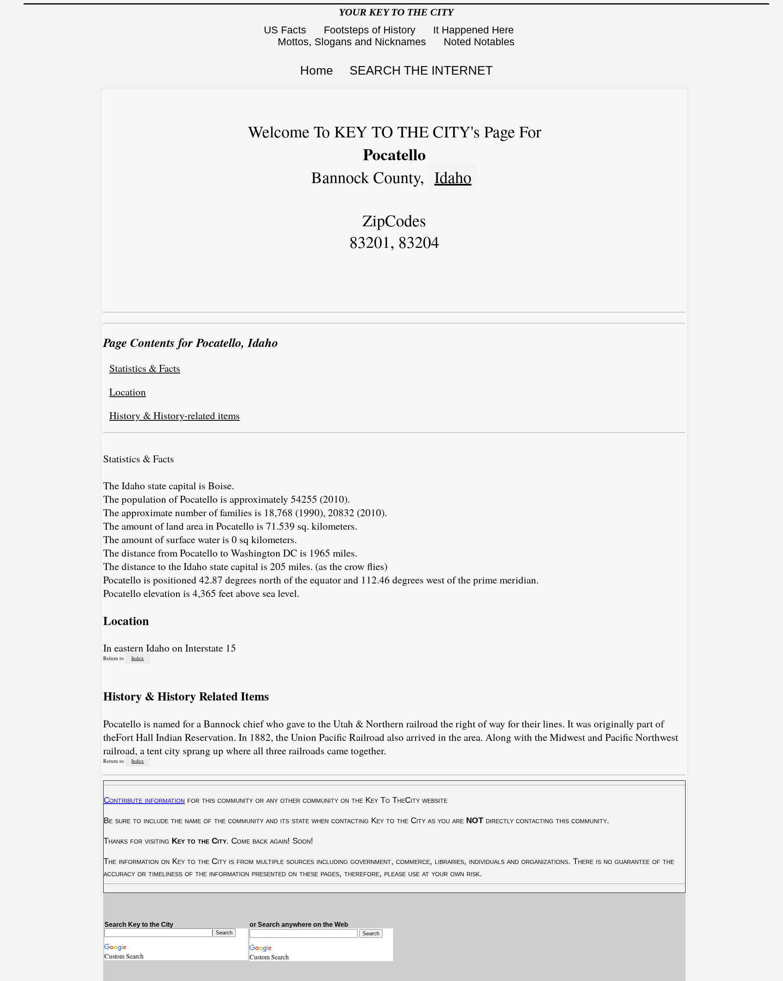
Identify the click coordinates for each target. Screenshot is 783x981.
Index (137, 658)
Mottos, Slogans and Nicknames (353, 41)
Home (316, 70)
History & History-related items (174, 415)
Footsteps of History (371, 29)
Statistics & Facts (144, 368)
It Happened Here (475, 29)
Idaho (452, 177)
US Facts (286, 29)
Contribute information (144, 799)
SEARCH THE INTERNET (421, 70)
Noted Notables (479, 41)
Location (127, 391)
